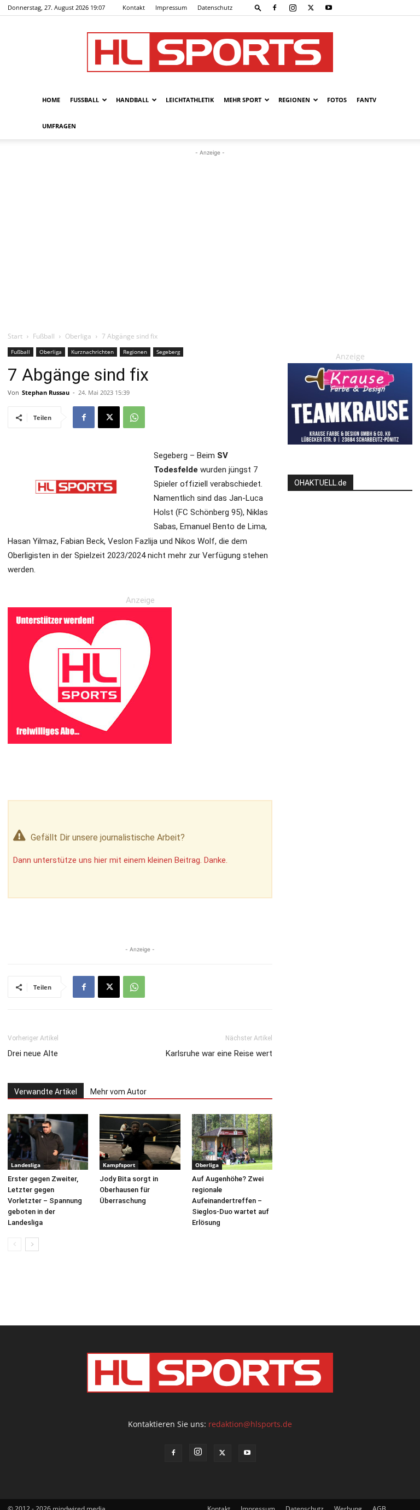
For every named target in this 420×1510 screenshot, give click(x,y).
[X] (310, 7)
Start (15, 336)
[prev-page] (14, 1244)
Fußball (84, 100)
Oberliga (78, 336)
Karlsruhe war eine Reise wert (219, 1053)
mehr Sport (242, 100)
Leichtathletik (190, 100)
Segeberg (168, 352)
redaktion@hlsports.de (250, 1424)
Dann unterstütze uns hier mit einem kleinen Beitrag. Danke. (120, 860)
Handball (132, 100)
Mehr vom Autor (118, 1091)
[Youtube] (328, 7)
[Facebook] (274, 7)
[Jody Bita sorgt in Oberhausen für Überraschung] (140, 1141)
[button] (258, 7)
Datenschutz (214, 7)
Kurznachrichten (92, 352)
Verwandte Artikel (45, 1091)
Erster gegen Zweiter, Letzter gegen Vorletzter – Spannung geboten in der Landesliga (45, 1201)
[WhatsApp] (134, 417)
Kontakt (133, 7)
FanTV (366, 100)
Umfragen (59, 126)
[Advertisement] (210, 240)
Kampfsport (119, 1165)
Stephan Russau (45, 392)
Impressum (171, 7)
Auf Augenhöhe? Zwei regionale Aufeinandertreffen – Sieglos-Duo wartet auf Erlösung (230, 1201)
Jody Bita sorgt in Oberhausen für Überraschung (129, 1190)
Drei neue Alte (33, 1053)
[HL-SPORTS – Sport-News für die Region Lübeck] (210, 52)
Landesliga (25, 1165)
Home (51, 100)
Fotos (337, 100)
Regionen (294, 100)
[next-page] (32, 1244)
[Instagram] (292, 7)
